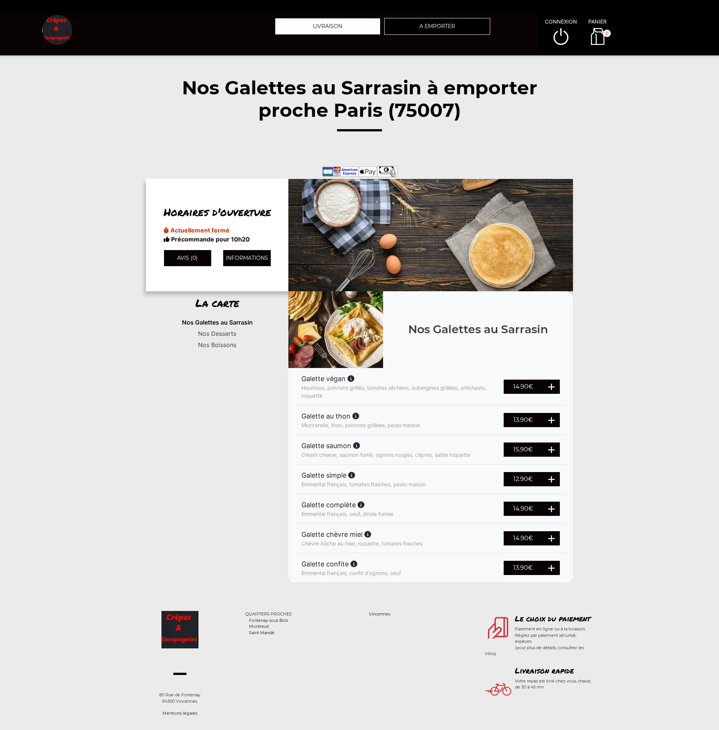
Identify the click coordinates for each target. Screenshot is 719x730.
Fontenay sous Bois (268, 620)
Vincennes (379, 614)
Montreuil (259, 626)
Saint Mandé (261, 632)
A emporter (437, 26)
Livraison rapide (544, 670)
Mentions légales (180, 713)
